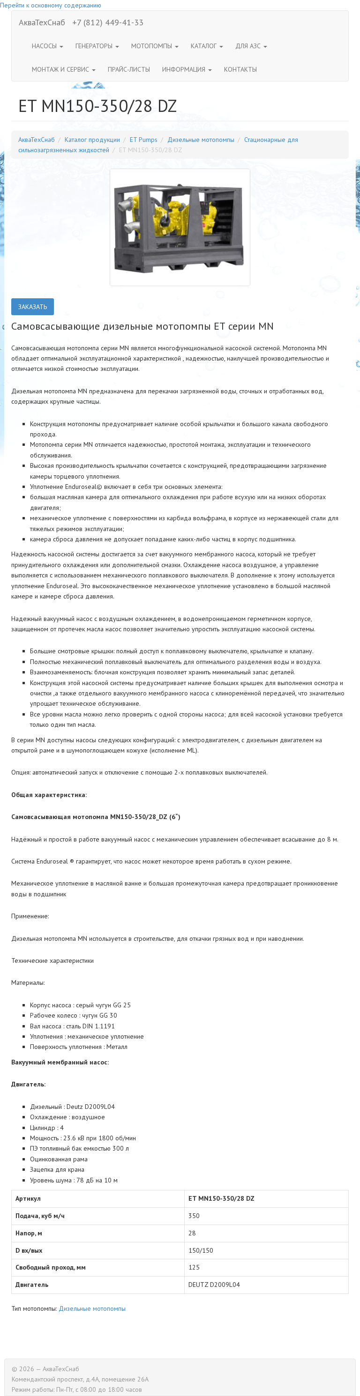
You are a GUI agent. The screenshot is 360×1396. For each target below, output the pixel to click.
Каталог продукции (92, 139)
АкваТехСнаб (42, 22)
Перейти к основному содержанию (50, 5)
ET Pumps (144, 139)
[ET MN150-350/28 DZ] (180, 227)
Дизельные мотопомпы (200, 139)
